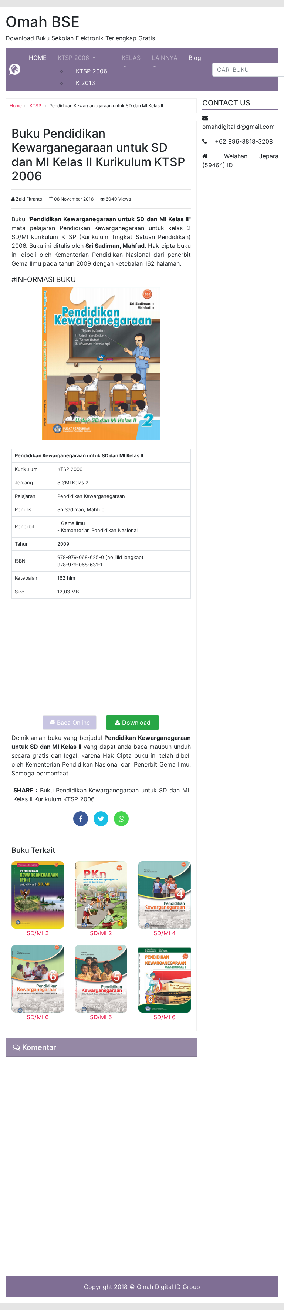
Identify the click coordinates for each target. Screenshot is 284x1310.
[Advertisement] (101, 656)
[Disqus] (101, 1165)
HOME (40, 57)
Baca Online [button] (72, 722)
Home (16, 105)
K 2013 (85, 83)
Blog (195, 57)
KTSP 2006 (74, 57)
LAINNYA (165, 57)
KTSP (35, 105)
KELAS (131, 57)
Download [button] (135, 722)
